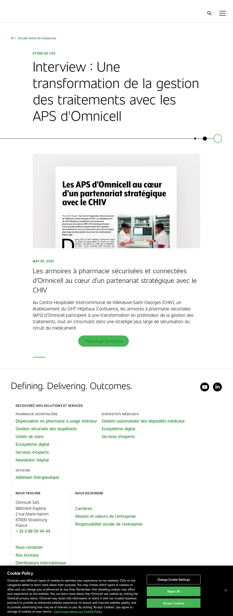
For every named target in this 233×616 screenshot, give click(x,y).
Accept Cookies (173, 603)
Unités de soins (29, 436)
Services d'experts (32, 452)
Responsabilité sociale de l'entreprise (108, 524)
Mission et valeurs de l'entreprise (105, 516)
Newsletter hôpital (32, 460)
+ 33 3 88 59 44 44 (33, 531)
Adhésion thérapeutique (37, 477)
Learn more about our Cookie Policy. (78, 611)
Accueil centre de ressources (37, 38)
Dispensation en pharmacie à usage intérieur (56, 421)
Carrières (83, 508)
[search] (209, 13)
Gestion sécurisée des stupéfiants (46, 428)
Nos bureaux (27, 555)
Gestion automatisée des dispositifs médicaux (143, 421)
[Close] (226, 590)
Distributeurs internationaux (41, 562)
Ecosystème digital (32, 444)
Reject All (173, 591)
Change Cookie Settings (173, 580)
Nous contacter (29, 547)
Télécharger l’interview (103, 341)
